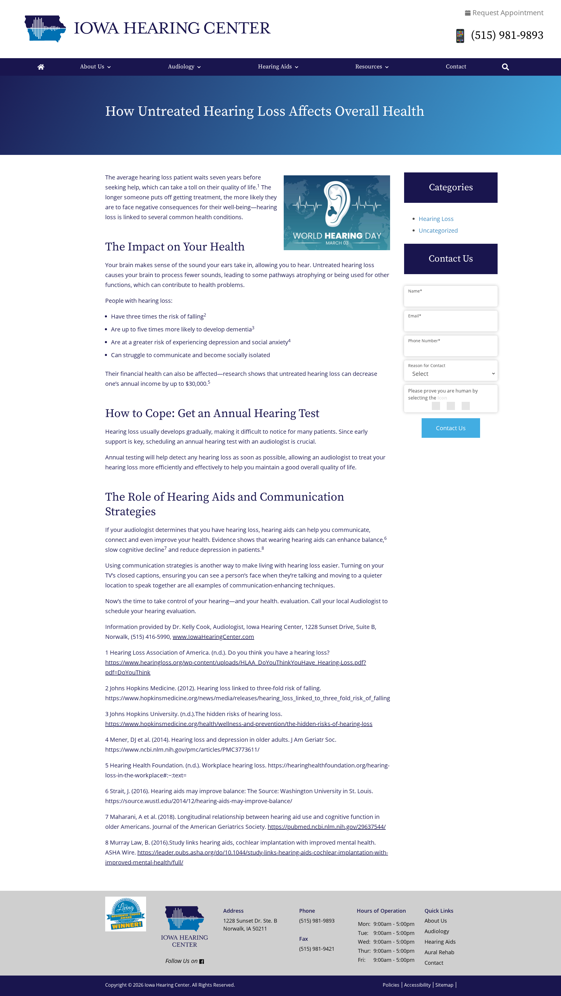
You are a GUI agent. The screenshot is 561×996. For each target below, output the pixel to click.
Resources (368, 66)
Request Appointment (507, 12)
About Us (92, 66)
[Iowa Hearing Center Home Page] (146, 28)
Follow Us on (176, 961)
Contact (456, 66)
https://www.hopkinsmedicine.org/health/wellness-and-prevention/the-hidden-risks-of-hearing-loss (239, 724)
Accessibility (417, 985)
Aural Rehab (439, 952)
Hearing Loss (436, 219)
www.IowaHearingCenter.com (213, 637)
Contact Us (451, 428)
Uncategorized (438, 230)
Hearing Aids (275, 66)
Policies (391, 985)
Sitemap (444, 985)
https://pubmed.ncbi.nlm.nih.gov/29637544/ (327, 827)
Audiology (181, 66)
